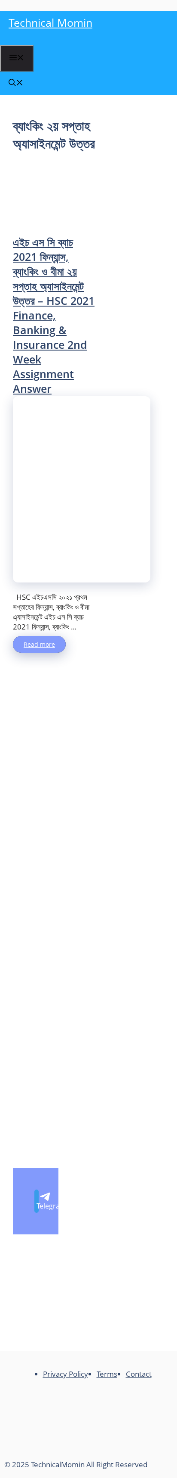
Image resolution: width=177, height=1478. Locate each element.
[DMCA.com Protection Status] (68, 1450)
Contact (139, 1374)
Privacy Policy (65, 1374)
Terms (107, 1374)
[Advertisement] (55, 193)
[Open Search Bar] (16, 83)
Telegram (38, 1206)
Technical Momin (50, 22)
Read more (39, 644)
